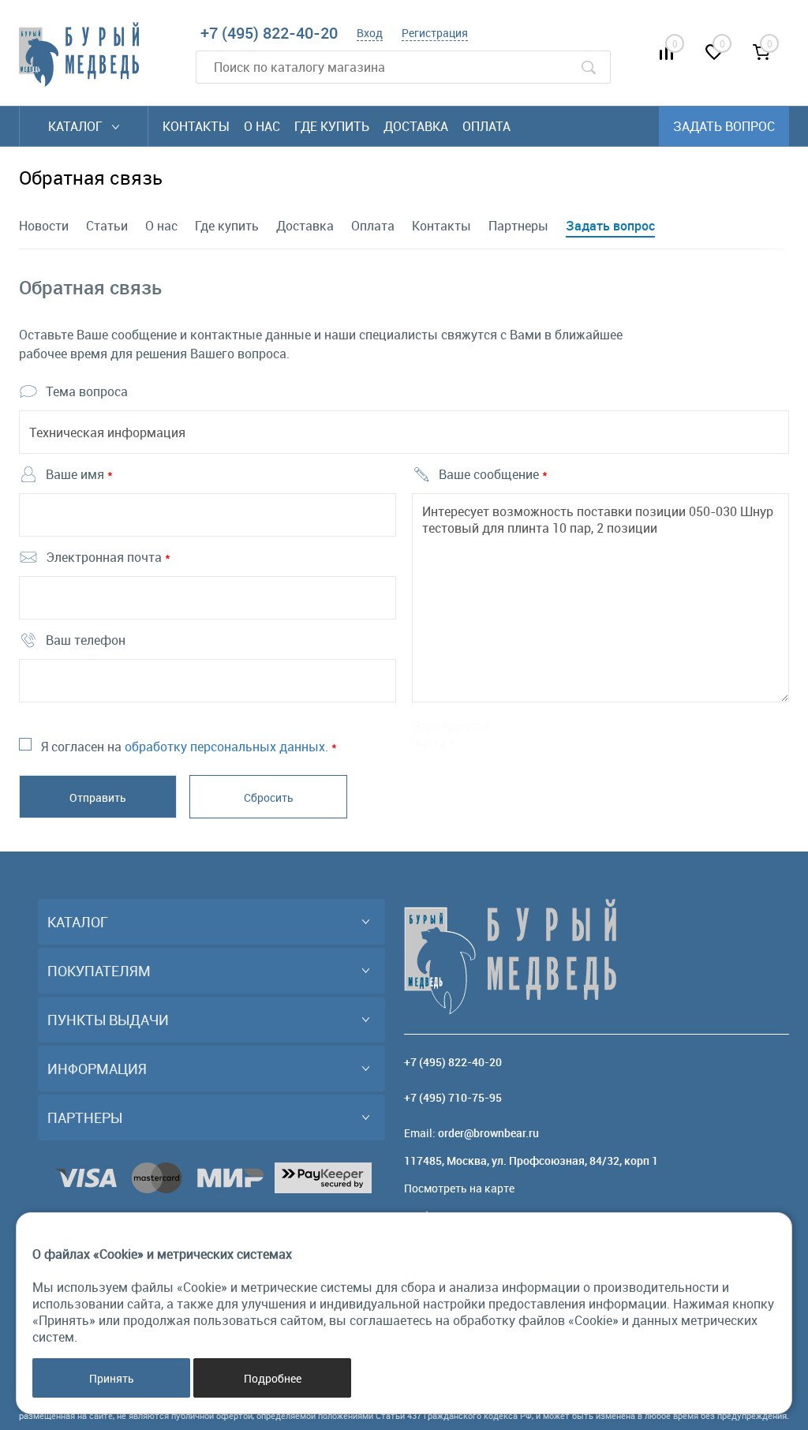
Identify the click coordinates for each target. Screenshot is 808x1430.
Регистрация (435, 32)
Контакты (196, 126)
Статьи (107, 225)
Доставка (415, 126)
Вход (370, 32)
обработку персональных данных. (226, 746)
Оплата (486, 126)
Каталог (77, 126)
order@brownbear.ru (488, 1132)
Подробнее (272, 1378)
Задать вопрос (610, 225)
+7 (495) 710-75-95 (453, 1097)
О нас (262, 126)
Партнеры (518, 225)
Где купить (331, 126)
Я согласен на (189, 746)
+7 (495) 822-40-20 (269, 32)
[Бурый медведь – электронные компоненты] (79, 54)
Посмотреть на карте (459, 1188)
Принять (111, 1378)
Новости (44, 225)
